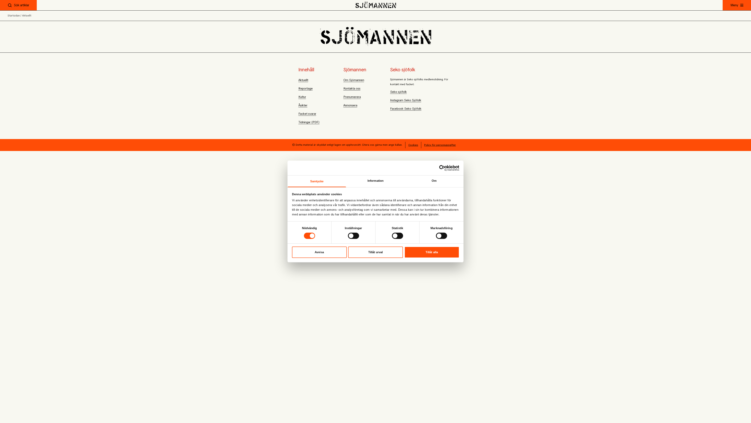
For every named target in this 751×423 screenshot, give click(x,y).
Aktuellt (26, 15)
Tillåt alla (432, 252)
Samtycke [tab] (317, 181)
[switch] (353, 236)
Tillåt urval (375, 252)
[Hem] (375, 5)
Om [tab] (434, 180)
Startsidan (14, 15)
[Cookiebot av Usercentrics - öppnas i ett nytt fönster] (442, 168)
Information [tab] (375, 180)
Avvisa (319, 252)
